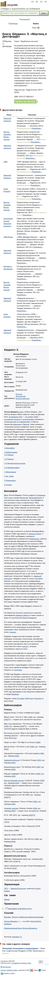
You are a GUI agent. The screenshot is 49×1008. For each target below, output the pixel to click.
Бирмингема (34, 539)
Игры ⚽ (36, 28)
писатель (17, 419)
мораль (13, 632)
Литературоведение (22, 398)
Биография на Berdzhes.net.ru (20, 909)
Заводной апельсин (12, 760)
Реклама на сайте (25, 963)
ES (41, 2)
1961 (42, 753)
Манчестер (24, 498)
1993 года (29, 698)
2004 (13, 841)
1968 (35, 808)
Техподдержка (15, 963)
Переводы (13, 24)
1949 (37, 713)
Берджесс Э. (17, 937)
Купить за (25, 101)
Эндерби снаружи (11, 808)
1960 (38, 742)
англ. (28, 403)
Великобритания (35, 498)
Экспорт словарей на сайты (9, 970)
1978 (14, 868)
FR (46, 2)
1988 (37, 839)
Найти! (43, 13)
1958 (7, 726)
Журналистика (21, 396)
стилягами (18, 670)
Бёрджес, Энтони (11, 917)
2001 (41, 859)
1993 (36, 417)
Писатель (19, 394)
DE (37, 2)
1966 (35, 801)
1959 (36, 733)
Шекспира (17, 424)
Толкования (24, 19)
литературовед (28, 419)
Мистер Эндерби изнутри (14, 780)
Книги (36, 24)
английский (8, 419)
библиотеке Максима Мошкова (31, 917)
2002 (6, 719)
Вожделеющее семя (12, 767)
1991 (13, 763)
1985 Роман (8, 237)
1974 (7, 822)
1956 (30, 717)
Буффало (15, 694)
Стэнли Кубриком (33, 627)
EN (32, 2)
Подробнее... (37, 128)
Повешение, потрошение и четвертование (20, 948)
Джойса (26, 424)
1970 (25, 859)
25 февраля (13, 417)
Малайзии (25, 554)
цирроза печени (35, 534)
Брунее (34, 554)
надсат (25, 646)
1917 (21, 417)
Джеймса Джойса (22, 615)
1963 (38, 774)
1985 (5, 162)
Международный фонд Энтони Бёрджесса (20, 928)
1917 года (8, 498)
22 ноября (29, 417)
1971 (6, 888)
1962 (39, 760)
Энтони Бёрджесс (11, 921)
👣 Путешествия (6, 967)
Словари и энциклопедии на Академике (20, 9)
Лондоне (38, 698)
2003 (13, 811)
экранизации (21, 627)
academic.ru (9, 3)
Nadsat (7, 899)
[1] (29, 565)
